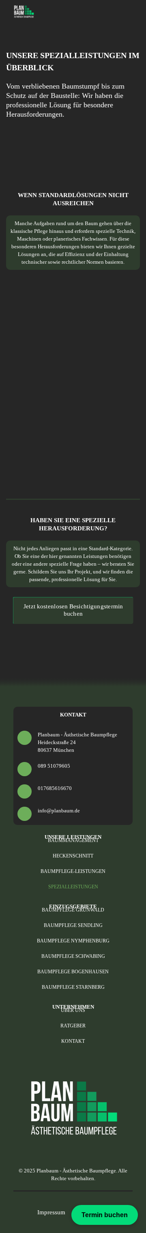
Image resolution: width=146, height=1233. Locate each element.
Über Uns (73, 1010)
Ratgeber (73, 1026)
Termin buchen (105, 1214)
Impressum (51, 1212)
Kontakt (73, 1041)
